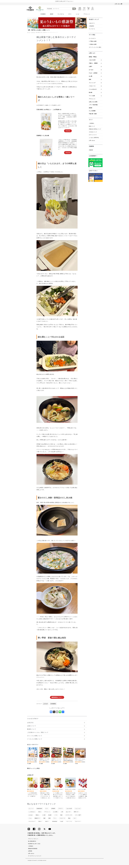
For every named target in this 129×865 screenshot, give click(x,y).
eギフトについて (93, 134)
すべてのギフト (92, 38)
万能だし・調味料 (93, 63)
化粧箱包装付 (39, 808)
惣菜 (90, 79)
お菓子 (90, 66)
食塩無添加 (54, 821)
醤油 (69, 818)
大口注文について (93, 132)
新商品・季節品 (93, 56)
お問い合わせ (118, 3)
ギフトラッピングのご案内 (95, 47)
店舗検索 (91, 150)
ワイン (55, 818)
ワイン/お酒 (92, 95)
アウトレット (87, 14)
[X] (54, 712)
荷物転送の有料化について (95, 129)
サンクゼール (61, 14)
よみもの (33, 32)
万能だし (37, 815)
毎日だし (47, 821)
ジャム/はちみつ (93, 89)
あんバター (68, 811)
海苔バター (76, 811)
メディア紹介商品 (93, 104)
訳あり (39, 811)
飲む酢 (50, 815)
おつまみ (31, 815)
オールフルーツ (32, 821)
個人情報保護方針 (32, 841)
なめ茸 (61, 821)
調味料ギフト (37, 818)
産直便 (51, 14)
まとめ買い (55, 811)
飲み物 (90, 92)
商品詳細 (68, 130)
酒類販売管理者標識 (32, 848)
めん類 (90, 76)
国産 (44, 818)
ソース (55, 815)
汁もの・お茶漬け (93, 73)
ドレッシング (92, 82)
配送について (92, 126)
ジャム (30, 818)
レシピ (77, 14)
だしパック (31, 808)
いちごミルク (78, 808)
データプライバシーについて (34, 855)
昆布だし (40, 821)
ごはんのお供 (69, 808)
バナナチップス (68, 815)
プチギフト (60, 808)
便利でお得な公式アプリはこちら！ (65, 1)
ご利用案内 (91, 123)
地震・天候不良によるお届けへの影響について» (39, 30)
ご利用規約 (30, 846)
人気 (62, 811)
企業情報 (30, 851)
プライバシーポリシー (33, 838)
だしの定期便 (92, 110)
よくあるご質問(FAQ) (94, 137)
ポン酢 (44, 815)
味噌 (49, 818)
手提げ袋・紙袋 (93, 113)
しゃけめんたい (32, 811)
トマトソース (69, 821)
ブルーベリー (78, 821)
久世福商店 (43, 14)
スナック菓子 (78, 815)
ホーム (28, 32)
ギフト (70, 14)
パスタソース (62, 818)
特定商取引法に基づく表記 (34, 843)
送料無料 (53, 808)
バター (74, 818)
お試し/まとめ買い (93, 101)
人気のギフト (92, 23)
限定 (61, 815)
